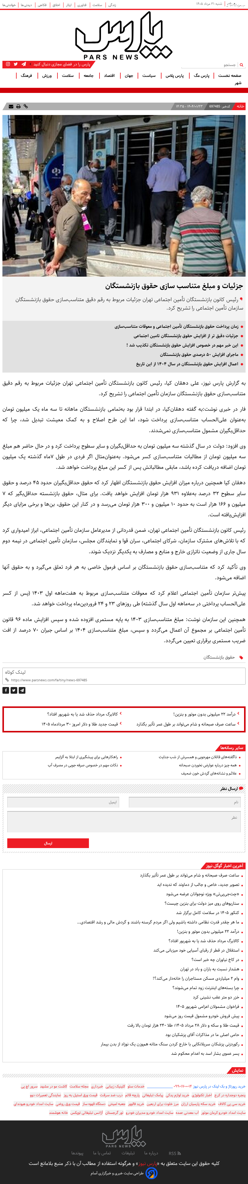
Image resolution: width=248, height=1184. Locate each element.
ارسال (48, 843)
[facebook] (5, 690)
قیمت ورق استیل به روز (80, 1095)
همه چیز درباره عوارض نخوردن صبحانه (208, 765)
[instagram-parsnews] (8, 64)
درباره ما (151, 1153)
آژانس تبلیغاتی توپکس (86, 1113)
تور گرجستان (114, 1113)
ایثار (69, 5)
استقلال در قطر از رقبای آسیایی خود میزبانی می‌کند (196, 950)
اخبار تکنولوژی (202, 1095)
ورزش (47, 76)
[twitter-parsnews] (15, 64)
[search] (243, 64)
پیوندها (77, 1153)
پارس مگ (201, 76)
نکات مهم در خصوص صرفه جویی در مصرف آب (83, 765)
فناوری (82, 5)
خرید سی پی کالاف (232, 1104)
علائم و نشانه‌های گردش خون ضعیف (209, 773)
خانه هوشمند (58, 1113)
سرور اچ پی (29, 1086)
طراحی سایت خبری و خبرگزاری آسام (117, 1173)
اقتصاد (110, 76)
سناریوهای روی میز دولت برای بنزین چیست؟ (202, 903)
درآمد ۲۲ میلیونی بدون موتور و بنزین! (204, 714)
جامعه (89, 76)
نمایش (237, 1070)
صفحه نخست (229, 76)
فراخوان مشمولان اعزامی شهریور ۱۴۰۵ (207, 1006)
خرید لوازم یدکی (177, 1095)
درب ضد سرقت (111, 1095)
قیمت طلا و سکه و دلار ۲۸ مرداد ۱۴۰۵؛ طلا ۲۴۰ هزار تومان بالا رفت (183, 1025)
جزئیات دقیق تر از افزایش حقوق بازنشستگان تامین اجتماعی (186, 336)
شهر (238, 83)
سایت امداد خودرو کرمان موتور (223, 1113)
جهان (129, 76)
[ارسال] (11, 106)
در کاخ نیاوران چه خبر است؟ (215, 959)
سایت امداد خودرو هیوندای (33, 1104)
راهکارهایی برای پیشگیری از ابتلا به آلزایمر (86, 757)
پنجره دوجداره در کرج (230, 1095)
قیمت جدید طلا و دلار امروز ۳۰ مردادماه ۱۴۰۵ (80, 724)
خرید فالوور (136, 1104)
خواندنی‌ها (9, 5)
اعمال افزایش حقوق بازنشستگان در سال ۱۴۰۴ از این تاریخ (187, 364)
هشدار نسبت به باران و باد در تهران (209, 969)
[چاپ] (17, 106)
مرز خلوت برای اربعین (163, 1104)
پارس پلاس (175, 76)
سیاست (149, 76)
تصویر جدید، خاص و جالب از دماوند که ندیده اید (198, 884)
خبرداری (97, 1086)
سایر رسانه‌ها (231, 748)
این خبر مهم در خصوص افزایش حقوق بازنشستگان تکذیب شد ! (182, 345)
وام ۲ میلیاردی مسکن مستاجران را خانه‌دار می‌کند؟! (196, 978)
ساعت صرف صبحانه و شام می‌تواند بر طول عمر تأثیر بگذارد (186, 724)
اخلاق (57, 5)
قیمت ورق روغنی (68, 1104)
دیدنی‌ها (27, 5)
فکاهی (42, 5)
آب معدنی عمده (187, 1113)
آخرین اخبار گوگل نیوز (224, 866)
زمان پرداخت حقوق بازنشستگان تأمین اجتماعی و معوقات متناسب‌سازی (176, 326)
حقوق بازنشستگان (219, 657)
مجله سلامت (79, 1086)
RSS (173, 1153)
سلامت (98, 5)
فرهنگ (27, 76)
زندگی (112, 5)
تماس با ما (102, 1153)
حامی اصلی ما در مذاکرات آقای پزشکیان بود (202, 1034)
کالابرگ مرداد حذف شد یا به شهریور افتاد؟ (82, 714)
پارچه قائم (132, 1095)
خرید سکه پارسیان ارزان (198, 1104)
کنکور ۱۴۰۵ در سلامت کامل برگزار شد (207, 912)
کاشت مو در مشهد (53, 1086)
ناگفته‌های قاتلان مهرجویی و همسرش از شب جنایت (198, 757)
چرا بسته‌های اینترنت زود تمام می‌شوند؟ (205, 988)
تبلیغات (128, 1153)
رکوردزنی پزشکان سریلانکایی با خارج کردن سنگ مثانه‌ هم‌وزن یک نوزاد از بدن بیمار (170, 1044)
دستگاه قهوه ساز (94, 1104)
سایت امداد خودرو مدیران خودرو (149, 1113)
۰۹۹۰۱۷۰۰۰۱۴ (183, 1086)
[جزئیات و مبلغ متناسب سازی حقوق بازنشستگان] (22, 690)
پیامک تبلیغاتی (152, 1095)
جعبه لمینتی (117, 1104)
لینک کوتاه (15, 672)
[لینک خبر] (25, 106)
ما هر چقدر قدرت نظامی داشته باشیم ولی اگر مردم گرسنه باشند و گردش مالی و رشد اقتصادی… (158, 922)
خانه (240, 107)
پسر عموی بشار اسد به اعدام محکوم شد (205, 1053)
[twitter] (14, 690)
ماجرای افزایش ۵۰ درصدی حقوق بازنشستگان (199, 354)
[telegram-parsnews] (23, 64)
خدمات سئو (136, 1086)
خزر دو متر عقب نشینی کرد (216, 997)
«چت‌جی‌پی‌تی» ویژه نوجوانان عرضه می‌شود (202, 894)
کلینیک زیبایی (115, 1086)
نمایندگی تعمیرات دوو (45, 1095)
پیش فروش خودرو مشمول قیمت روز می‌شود (201, 1016)
